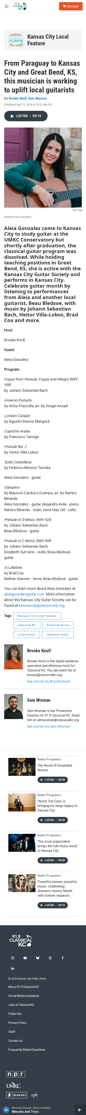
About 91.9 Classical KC (23, 987)
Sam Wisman (37, 98)
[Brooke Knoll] (13, 656)
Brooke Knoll (18, 98)
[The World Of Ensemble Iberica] (21, 767)
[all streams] (80, 1110)
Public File (14, 1013)
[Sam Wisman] (13, 706)
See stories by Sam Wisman (48, 726)
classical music (57, 634)
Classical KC (27, 625)
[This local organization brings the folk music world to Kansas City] (21, 843)
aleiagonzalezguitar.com (24, 594)
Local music (26, 634)
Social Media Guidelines (23, 995)
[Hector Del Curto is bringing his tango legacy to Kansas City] (21, 803)
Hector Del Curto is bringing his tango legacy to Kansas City (58, 805)
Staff (11, 1031)
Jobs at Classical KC (21, 1004)
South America (58, 625)
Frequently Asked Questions (26, 1049)
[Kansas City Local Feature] (15, 40)
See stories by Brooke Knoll (48, 681)
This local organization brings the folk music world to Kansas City (57, 846)
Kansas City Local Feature (48, 40)
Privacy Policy (17, 1022)
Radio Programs (49, 759)
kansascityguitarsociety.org (41, 605)
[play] (6, 1110)
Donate (72, 6)
